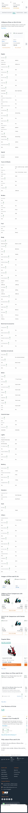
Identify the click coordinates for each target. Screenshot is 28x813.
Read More (4, 725)
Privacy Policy (17, 772)
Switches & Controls (7, 12)
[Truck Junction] (4, 759)
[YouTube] (11, 799)
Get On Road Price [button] (6, 8)
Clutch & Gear (19, 12)
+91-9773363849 (7, 789)
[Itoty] (7, 759)
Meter (14, 12)
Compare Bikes (7, 755)
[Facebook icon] (2, 799)
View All (3, 668)
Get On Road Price (6, 47)
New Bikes (3, 770)
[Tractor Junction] (2, 759)
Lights (25, 12)
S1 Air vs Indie (12, 633)
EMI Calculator (4, 774)
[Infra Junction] (9, 759)
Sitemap (16, 776)
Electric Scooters (6, 642)
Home (2, 755)
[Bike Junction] (5, 793)
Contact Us (16, 774)
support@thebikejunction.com (10, 787)
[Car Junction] (13, 759)
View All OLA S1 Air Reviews (8, 734)
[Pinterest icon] (4, 799)
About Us (16, 770)
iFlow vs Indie (12, 610)
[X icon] (9, 799)
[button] (6, 39)
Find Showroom (4, 778)
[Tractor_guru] (21, 759)
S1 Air (2, 709)
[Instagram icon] (7, 799)
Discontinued (18, 47)
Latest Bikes (4, 772)
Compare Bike (4, 776)
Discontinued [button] (16, 8)
